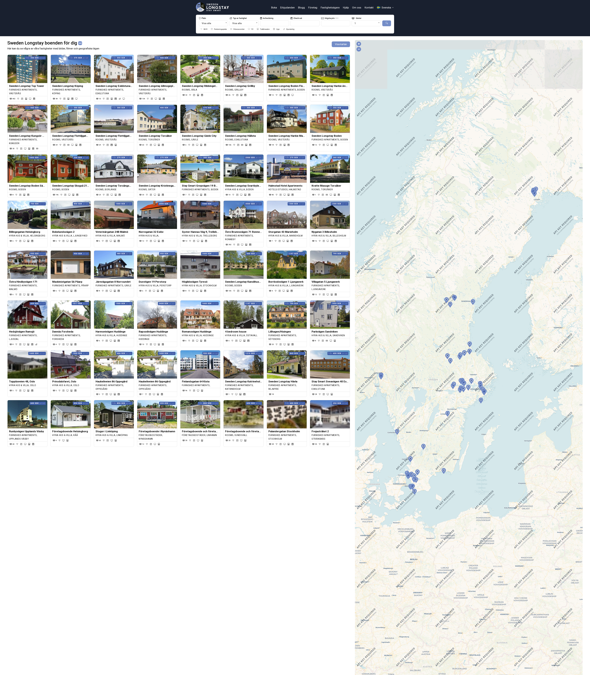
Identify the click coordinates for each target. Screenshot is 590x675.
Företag (312, 7)
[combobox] (213, 23)
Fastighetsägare (330, 7)
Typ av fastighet (240, 18)
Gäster (358, 18)
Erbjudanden (287, 7)
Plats (204, 18)
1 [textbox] (355, 23)
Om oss (356, 7)
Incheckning (268, 18)
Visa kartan (341, 44)
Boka (274, 7)
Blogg (301, 7)
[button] (463, 389)
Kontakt (369, 7)
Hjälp (346, 7)
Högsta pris (331, 18)
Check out (297, 18)
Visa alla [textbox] (206, 23)
